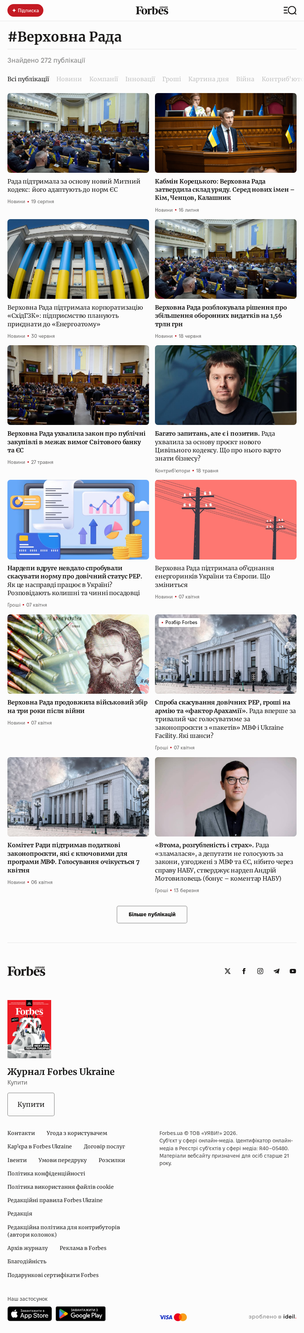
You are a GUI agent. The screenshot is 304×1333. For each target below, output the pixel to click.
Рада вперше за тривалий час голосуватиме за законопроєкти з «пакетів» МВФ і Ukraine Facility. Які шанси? (225, 719)
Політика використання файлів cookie (60, 1187)
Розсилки (112, 1160)
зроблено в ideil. (272, 1317)
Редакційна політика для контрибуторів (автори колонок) (63, 1231)
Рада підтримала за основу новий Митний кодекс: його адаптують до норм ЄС (74, 185)
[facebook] (244, 971)
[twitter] (227, 971)
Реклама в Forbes (83, 1248)
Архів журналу (27, 1248)
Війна (245, 79)
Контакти (21, 1133)
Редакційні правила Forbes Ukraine (55, 1200)
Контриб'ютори (172, 470)
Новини (69, 79)
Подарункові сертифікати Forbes (53, 1275)
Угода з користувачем (77, 1133)
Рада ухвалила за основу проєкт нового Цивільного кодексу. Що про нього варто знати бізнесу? (218, 446)
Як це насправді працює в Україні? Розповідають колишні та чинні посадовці (74, 580)
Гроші (171, 79)
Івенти (17, 1160)
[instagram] (260, 971)
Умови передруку (63, 1160)
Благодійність (26, 1261)
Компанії (103, 79)
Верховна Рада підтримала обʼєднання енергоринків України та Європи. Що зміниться (214, 576)
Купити (30, 1104)
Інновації (140, 79)
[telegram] (276, 971)
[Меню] (290, 10)
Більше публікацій (152, 914)
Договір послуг (104, 1146)
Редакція (19, 1213)
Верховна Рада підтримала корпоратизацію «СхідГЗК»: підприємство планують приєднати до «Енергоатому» (75, 316)
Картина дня (208, 79)
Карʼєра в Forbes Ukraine (39, 1146)
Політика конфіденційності (46, 1173)
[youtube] (293, 971)
